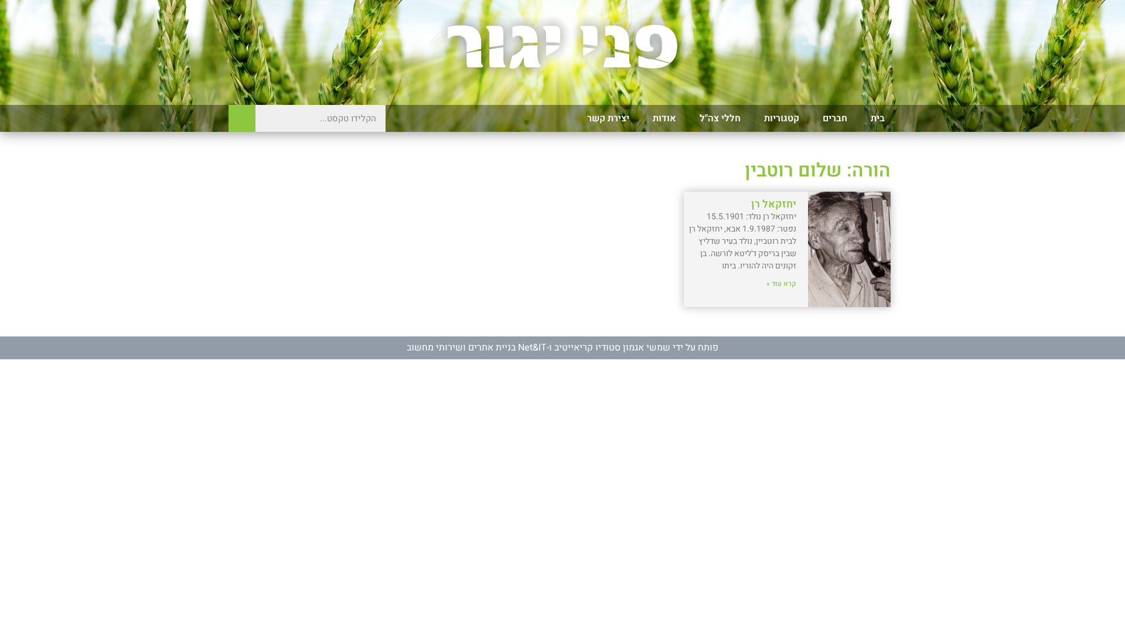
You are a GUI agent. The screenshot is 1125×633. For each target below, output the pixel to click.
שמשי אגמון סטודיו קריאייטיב (612, 348)
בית (878, 118)
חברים (835, 118)
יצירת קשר (608, 118)
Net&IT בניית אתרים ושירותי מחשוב (477, 348)
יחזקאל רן (773, 204)
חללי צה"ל (720, 118)
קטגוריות (781, 118)
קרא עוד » (781, 283)
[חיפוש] (242, 118)
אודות (664, 118)
